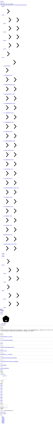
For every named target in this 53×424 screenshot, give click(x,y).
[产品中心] (1, 392)
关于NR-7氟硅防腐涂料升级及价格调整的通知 (6, 340)
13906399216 (2, 1)
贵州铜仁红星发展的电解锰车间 (4, 368)
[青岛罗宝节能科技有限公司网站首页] (1, 386)
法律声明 (1, 343)
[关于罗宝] (1, 389)
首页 (2, 323)
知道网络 (4, 413)
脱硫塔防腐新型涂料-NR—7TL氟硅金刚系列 (6, 354)
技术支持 (3, 420)
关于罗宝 (1, 388)
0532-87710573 (2, 2)
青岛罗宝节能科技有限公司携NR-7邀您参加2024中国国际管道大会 (9, 361)
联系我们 (1, 400)
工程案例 (5, 323)
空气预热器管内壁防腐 (3, 365)
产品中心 (1, 391)
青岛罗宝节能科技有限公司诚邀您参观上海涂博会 (7, 347)
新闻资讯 (1, 397)
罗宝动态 (1, 312)
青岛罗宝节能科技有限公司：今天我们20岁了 (6, 336)
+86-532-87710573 (2, 374)
